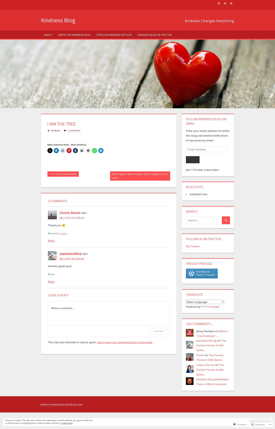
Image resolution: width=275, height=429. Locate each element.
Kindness (55, 130)
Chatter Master (70, 212)
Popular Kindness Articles (114, 35)
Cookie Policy (66, 423)
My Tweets (192, 246)
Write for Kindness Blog (74, 35)
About (48, 35)
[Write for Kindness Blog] (231, 3)
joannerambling (70, 253)
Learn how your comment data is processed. (125, 342)
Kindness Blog (58, 20)
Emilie (200, 355)
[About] (219, 3)
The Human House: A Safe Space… (211, 345)
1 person (63, 233)
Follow (193, 160)
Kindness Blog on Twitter (155, 35)
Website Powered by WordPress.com (61, 404)
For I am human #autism (62, 174)
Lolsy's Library (205, 365)
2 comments (73, 130)
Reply (51, 240)
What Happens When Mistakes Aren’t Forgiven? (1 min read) (138, 176)
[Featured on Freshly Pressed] (202, 277)
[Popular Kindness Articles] (225, 3)
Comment (159, 331)
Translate (213, 306)
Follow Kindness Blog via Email (206, 121)
